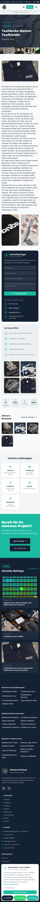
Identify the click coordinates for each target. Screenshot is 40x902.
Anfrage (29, 7)
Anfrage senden (21, 293)
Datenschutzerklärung (10, 884)
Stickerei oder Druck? (29, 743)
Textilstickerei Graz (28, 691)
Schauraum (5, 861)
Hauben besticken (9, 724)
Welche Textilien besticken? (26, 750)
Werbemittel (8, 812)
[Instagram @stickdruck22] (34, 1)
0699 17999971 (14, 308)
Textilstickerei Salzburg (26, 696)
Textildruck (7, 802)
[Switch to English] (38, 2)
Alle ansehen (32, 568)
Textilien (6, 809)
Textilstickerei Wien (9, 691)
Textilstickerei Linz (9, 696)
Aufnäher (7, 806)
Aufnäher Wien (7, 704)
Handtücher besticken (29, 717)
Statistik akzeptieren (20, 892)
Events (6, 818)
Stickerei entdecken (28, 417)
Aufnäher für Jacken (28, 727)
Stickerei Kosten (8, 746)
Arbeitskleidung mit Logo (9, 756)
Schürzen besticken (28, 724)
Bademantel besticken (10, 717)
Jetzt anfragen (18, 541)
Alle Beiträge (7, 22)
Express (6, 821)
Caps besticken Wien (29, 700)
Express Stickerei (27, 746)
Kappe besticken (8, 721)
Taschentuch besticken (10, 727)
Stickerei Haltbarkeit (28, 756)
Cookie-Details (9, 888)
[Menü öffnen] (36, 7)
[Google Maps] (9, 788)
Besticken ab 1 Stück (10, 743)
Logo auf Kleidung (9, 750)
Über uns (5, 858)
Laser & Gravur (9, 815)
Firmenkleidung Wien (10, 700)
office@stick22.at (15, 312)
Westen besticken (27, 721)
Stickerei (7, 799)
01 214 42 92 (13, 304)
